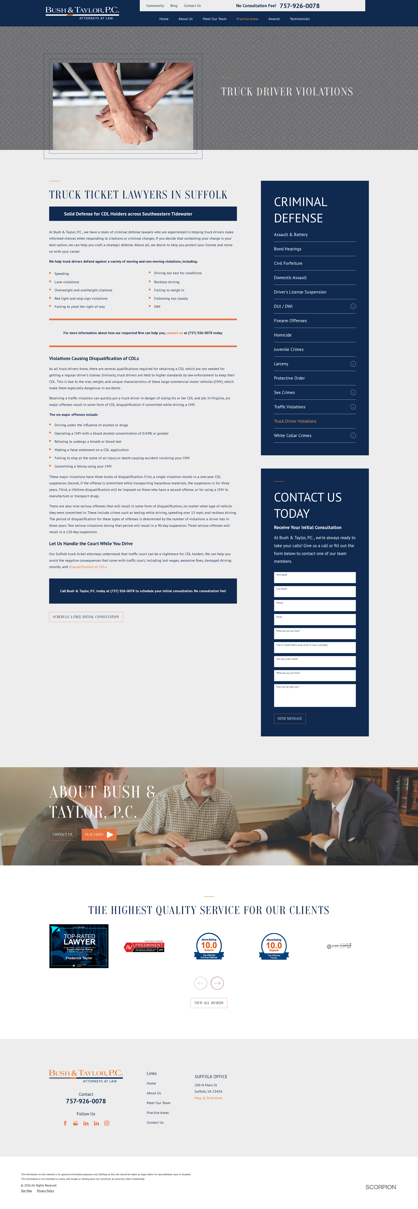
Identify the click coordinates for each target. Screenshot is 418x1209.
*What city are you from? (288, 631)
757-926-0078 (300, 5)
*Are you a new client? (287, 659)
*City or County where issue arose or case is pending (301, 645)
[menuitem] (315, 234)
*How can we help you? (287, 686)
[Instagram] (106, 1123)
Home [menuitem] (164, 18)
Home (151, 1083)
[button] (99, 835)
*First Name (281, 574)
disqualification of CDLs (87, 566)
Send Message (290, 718)
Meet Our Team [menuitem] (214, 18)
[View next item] (217, 983)
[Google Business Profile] (75, 1123)
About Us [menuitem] (185, 18)
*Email (279, 617)
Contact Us (192, 5)
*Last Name (281, 588)
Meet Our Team (158, 1103)
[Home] (82, 13)
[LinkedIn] (85, 1123)
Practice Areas (158, 1112)
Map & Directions (208, 1098)
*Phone (279, 602)
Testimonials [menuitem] (300, 18)
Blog (173, 5)
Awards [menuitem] (274, 18)
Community (155, 5)
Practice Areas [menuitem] (247, 18)
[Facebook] (65, 1123)
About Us (154, 1093)
